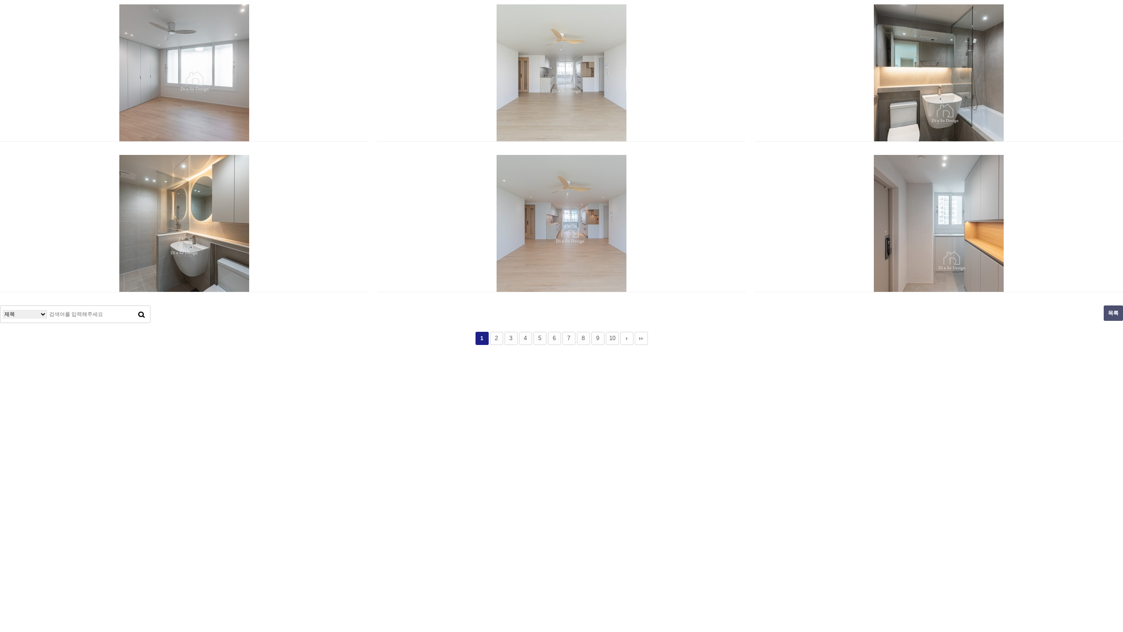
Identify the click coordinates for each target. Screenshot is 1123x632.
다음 (626, 338)
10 (612, 338)
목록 (1113, 313)
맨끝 (641, 338)
